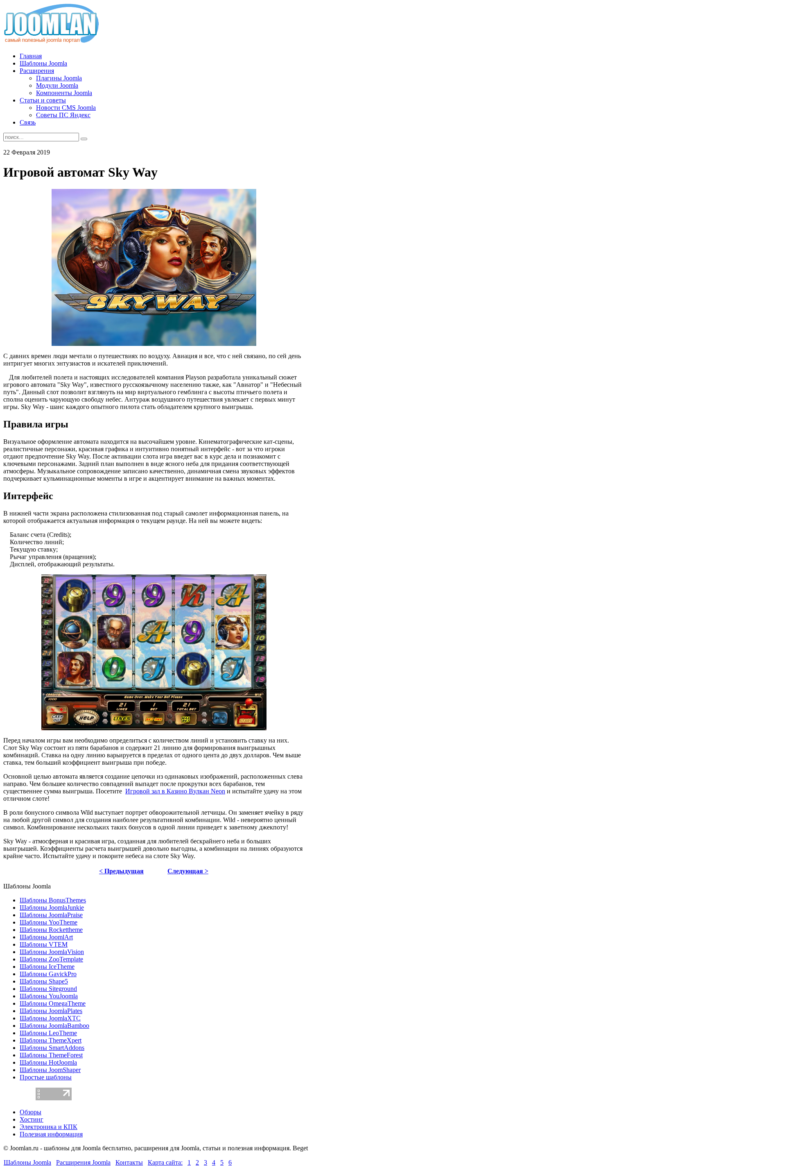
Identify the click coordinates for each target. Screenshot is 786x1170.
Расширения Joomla (83, 1162)
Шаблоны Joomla (27, 1162)
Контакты (129, 1162)
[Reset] (84, 139)
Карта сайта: (165, 1162)
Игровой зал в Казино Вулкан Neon (175, 791)
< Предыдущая (121, 871)
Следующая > (187, 871)
